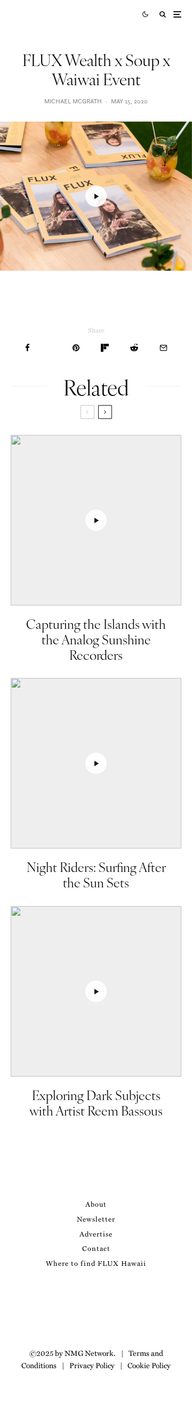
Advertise (96, 1234)
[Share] (27, 348)
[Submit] (134, 348)
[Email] (163, 348)
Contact (96, 1248)
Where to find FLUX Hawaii (96, 1263)
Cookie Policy (149, 1365)
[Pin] (76, 348)
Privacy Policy (92, 1365)
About (96, 1204)
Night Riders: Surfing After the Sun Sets (96, 874)
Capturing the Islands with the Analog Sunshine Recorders (96, 639)
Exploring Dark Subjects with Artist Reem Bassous (96, 1102)
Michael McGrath (73, 101)
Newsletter (96, 1219)
